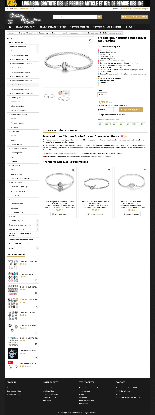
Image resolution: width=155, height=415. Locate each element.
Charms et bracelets (25, 27)
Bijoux (129, 27)
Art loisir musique (17, 123)
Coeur (13, 136)
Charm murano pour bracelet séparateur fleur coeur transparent (29, 274)
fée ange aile (16, 165)
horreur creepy (17, 212)
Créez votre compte (140, 9)
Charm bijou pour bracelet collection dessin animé (29, 338)
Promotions (11, 388)
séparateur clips (17, 106)
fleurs (13, 170)
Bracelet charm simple (21, 85)
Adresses (83, 397)
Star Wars (15, 195)
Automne (14, 127)
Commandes (84, 391)
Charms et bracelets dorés (53, 27)
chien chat (15, 131)
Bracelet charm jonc (20, 76)
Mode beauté (16, 182)
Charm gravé (16, 97)
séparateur (15, 102)
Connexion (125, 9)
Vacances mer (17, 204)
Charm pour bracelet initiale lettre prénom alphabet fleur (29, 312)
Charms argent (17, 221)
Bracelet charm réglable (22, 63)
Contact (120, 382)
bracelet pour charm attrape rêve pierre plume (60, 202)
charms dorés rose (79, 27)
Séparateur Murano (19, 110)
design (13, 140)
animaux (14, 119)
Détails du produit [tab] (68, 130)
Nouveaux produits (14, 391)
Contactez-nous (49, 397)
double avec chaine (19, 148)
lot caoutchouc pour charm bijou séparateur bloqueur (29, 351)
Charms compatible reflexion (107, 27)
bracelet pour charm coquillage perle (131, 202)
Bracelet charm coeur (21, 59)
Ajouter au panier (130, 109)
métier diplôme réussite (20, 178)
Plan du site (47, 400)
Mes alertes (84, 404)
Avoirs (81, 394)
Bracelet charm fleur (20, 55)
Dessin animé (16, 144)
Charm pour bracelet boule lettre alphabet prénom (29, 325)
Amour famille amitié (19, 114)
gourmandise (16, 174)
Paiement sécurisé (50, 394)
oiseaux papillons (18, 191)
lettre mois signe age (19, 187)
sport (13, 199)
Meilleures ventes (16, 42)
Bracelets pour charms (20, 51)
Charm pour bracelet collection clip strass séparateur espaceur (29, 287)
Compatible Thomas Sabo (20, 244)
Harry (13, 157)
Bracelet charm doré (20, 89)
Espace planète (17, 153)
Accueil (11, 38)
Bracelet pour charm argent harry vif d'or (29, 364)
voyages (14, 208)
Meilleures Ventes (16, 254)
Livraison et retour (50, 388)
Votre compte (86, 382)
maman (14, 161)
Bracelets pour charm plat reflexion (20, 234)
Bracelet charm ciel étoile (22, 80)
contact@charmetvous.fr (24, 9)
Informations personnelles (89, 388)
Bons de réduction (86, 400)
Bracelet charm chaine (21, 72)
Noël (13, 216)
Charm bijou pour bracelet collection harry (29, 261)
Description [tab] (49, 130)
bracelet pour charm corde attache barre (95, 202)
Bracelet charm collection (22, 93)
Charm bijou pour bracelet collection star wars (29, 300)
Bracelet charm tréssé (21, 68)
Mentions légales (49, 391)
